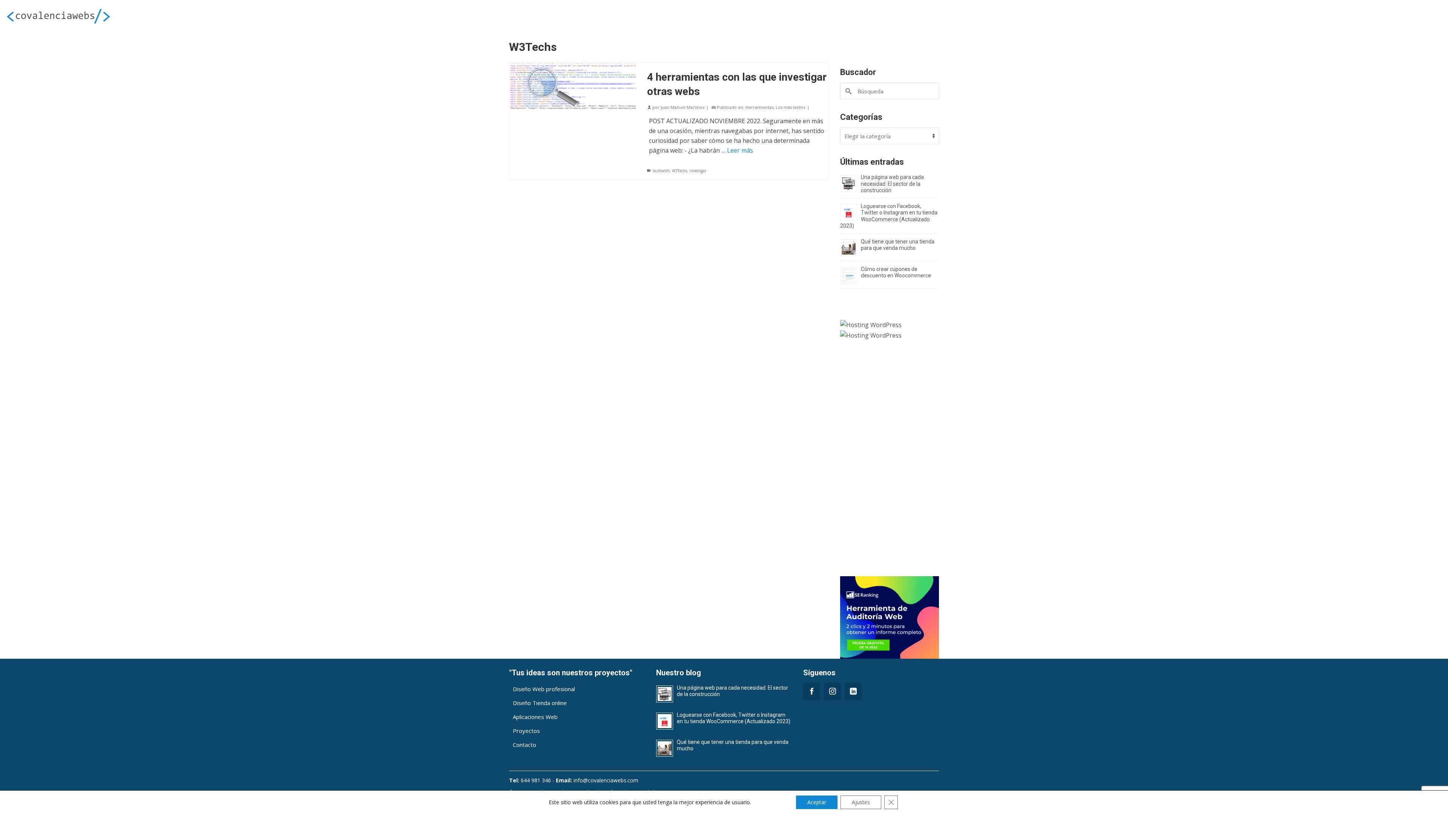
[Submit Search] (848, 91)
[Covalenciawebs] (241, 15)
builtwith (661, 170)
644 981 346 (536, 780)
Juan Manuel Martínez (683, 107)
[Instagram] (832, 691)
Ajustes (861, 802)
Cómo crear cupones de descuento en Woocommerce (896, 272)
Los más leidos (790, 107)
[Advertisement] (889, 463)
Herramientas (759, 107)
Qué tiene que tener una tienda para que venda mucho (897, 245)
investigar (697, 170)
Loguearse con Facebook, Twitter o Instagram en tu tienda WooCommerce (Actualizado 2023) (888, 216)
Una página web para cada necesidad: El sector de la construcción (892, 183)
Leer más (740, 150)
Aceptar (816, 802)
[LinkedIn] (853, 691)
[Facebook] (811, 691)
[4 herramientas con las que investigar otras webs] (572, 86)
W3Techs (679, 170)
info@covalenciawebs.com (606, 780)
